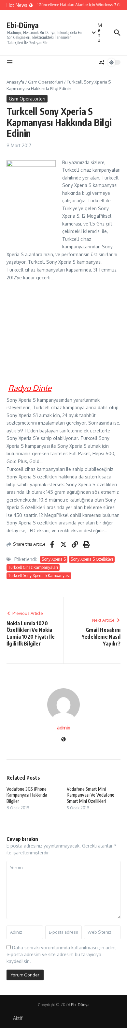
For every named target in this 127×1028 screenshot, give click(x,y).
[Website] (63, 739)
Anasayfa (15, 82)
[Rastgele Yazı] (101, 62)
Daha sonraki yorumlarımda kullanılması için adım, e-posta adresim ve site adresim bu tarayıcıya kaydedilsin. (62, 954)
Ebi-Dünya (23, 25)
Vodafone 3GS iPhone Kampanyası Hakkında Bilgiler (27, 794)
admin (63, 727)
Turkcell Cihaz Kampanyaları (33, 567)
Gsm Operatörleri (45, 82)
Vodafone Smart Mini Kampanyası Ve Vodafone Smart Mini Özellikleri (90, 794)
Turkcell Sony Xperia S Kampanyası (39, 575)
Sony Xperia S (54, 559)
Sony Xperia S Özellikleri (92, 559)
